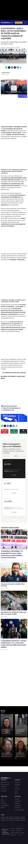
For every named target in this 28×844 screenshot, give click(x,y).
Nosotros (12, 828)
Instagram (17, 784)
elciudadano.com (8, 410)
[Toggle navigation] (25, 22)
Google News (5, 431)
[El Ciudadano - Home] (7, 23)
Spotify (17, 793)
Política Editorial (5, 784)
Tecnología (17, 820)
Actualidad (18, 801)
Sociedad (22, 818)
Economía (17, 817)
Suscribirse (14, 475)
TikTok (16, 791)
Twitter (16, 786)
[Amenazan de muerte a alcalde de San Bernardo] (14, 572)
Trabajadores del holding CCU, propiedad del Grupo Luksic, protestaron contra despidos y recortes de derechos (12, 554)
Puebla (18, 47)
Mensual (16, 456)
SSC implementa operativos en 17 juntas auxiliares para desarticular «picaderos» (14, 171)
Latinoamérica (4, 805)
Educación (3, 820)
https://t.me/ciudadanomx (12, 408)
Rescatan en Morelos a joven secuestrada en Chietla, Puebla (13, 300)
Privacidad (3, 791)
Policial (8, 47)
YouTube (23, 432)
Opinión (17, 803)
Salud (7, 818)
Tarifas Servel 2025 (14, 832)
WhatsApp (14, 432)
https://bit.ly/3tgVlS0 (10, 406)
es (18, 835)
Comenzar (14, 493)
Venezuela (3, 803)
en (20, 835)
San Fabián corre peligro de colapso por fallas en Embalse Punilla (13, 613)
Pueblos (23, 817)
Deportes (23, 820)
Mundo (2, 807)
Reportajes (17, 807)
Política (3, 47)
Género (11, 818)
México (13, 47)
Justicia (3, 818)
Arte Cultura (10, 820)
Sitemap (22, 832)
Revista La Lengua (19, 810)
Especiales (16, 818)
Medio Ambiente (9, 817)
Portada (17, 799)
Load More (14, 768)
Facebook (17, 782)
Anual (22, 456)
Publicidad (3, 786)
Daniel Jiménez (6, 72)
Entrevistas (18, 805)
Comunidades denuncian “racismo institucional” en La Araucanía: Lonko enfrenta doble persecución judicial (13, 644)
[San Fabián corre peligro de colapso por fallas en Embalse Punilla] (14, 600)
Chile (2, 799)
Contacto (3, 788)
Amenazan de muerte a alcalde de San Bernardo (13, 585)
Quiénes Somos (5, 782)
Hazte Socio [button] (18, 22)
